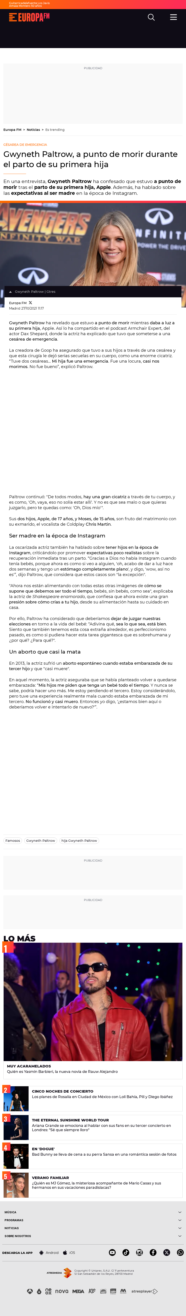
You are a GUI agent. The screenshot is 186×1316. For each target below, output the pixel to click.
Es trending (55, 130)
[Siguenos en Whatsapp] (180, 1255)
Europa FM (12, 130)
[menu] (173, 16)
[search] (151, 17)
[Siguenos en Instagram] (139, 1255)
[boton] (137, 1212)
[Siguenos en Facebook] (153, 1255)
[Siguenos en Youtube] (112, 1255)
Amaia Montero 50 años (25, 5)
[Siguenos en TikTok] (125, 1255)
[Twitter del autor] (30, 303)
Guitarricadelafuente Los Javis (29, 3)
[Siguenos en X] (166, 1255)
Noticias (34, 130)
